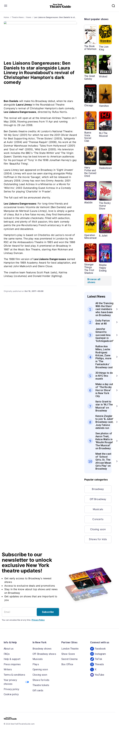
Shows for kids (98, 539)
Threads (99, 664)
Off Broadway (98, 499)
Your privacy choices (10, 682)
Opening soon (40, 669)
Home (6, 17)
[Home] (60, 5)
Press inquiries (12, 664)
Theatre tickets (41, 685)
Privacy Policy (38, 620)
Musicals (98, 509)
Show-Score (68, 653)
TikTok (98, 659)
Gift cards (38, 690)
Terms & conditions (14, 674)
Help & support (12, 659)
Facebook (100, 648)
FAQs (7, 653)
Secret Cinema (69, 659)
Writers (8, 669)
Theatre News (18, 17)
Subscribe (48, 612)
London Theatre (70, 648)
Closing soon (98, 529)
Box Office (67, 664)
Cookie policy (11, 694)
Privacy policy (11, 689)
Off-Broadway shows (44, 653)
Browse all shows (93, 281)
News (28, 17)
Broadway (98, 489)
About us (8, 648)
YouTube (99, 674)
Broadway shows (42, 648)
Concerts (97, 519)
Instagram (100, 653)
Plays (36, 664)
